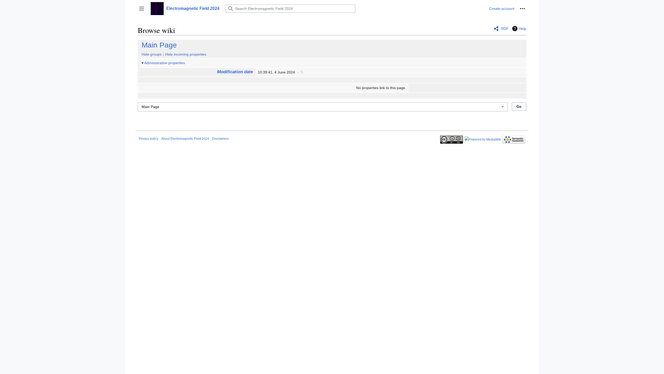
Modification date (235, 71)
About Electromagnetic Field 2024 (185, 139)
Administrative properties (164, 63)
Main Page (159, 45)
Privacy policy (148, 139)
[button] (142, 9)
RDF (505, 28)
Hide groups (152, 54)
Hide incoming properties (185, 54)
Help (522, 28)
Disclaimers (220, 139)
